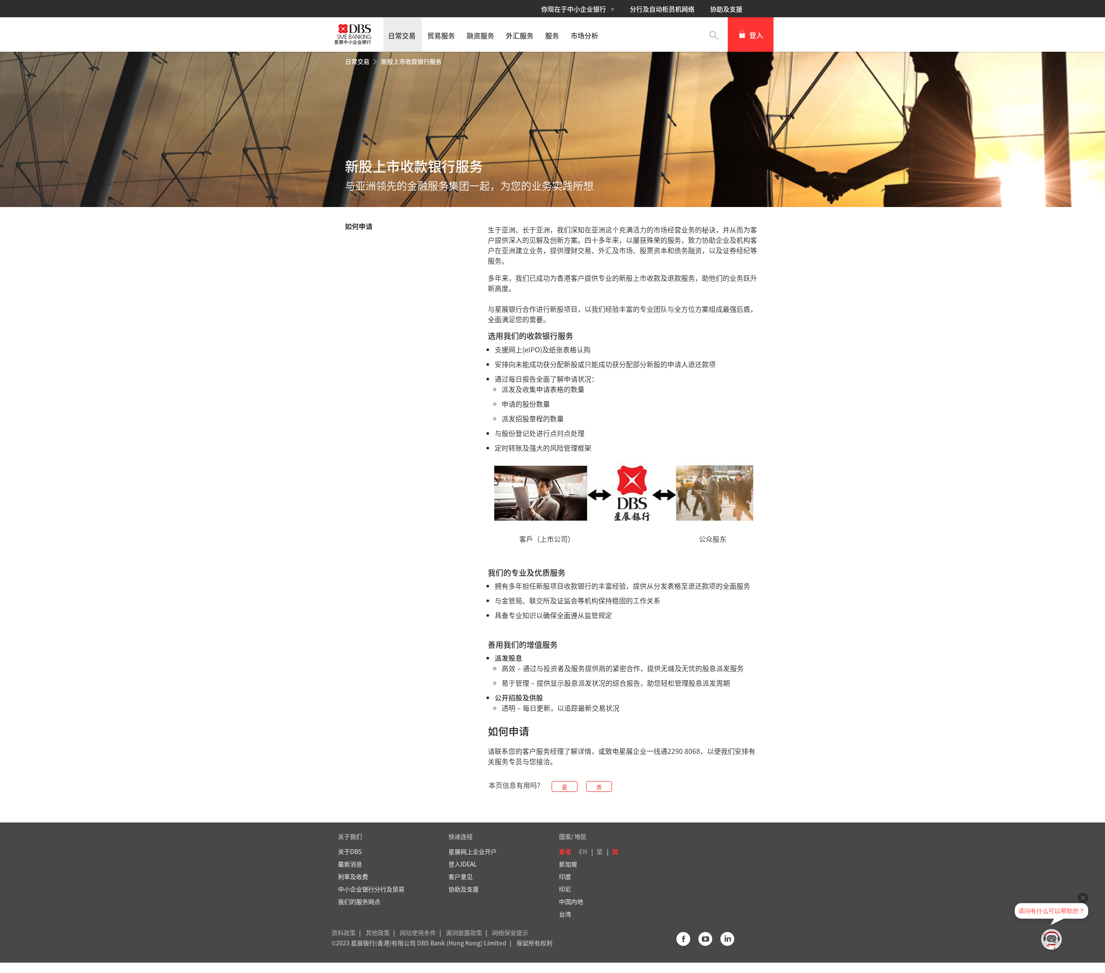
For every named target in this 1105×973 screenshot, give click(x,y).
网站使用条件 (418, 932)
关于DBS (350, 851)
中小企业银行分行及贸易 (371, 889)
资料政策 (344, 932)
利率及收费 (353, 876)
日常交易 (358, 61)
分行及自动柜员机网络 (662, 9)
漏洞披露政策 (464, 932)
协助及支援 (726, 9)
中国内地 (571, 901)
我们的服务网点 (359, 901)
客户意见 (460, 876)
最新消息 (350, 864)
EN (583, 851)
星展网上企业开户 (472, 851)
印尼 (565, 889)
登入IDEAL (462, 864)
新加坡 (568, 864)
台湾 (565, 914)
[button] (714, 34)
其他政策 (378, 932)
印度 (565, 876)
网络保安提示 (510, 932)
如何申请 (359, 226)
